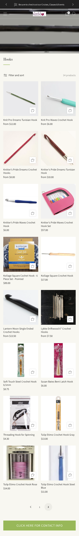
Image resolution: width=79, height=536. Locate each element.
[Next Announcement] (73, 4)
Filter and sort (16, 75)
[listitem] (39, 4)
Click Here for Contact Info (40, 525)
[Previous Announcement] (6, 4)
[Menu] (5, 14)
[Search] (74, 13)
